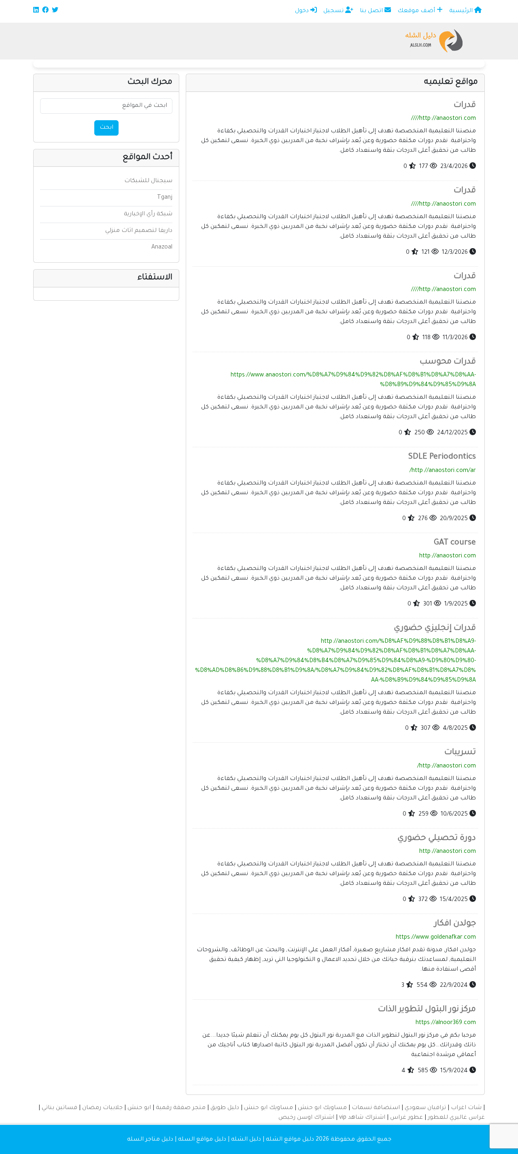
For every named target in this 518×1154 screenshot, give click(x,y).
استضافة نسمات (376, 1108)
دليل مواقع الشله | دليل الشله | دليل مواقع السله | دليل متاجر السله (220, 1140)
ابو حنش (139, 1108)
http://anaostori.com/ (446, 766)
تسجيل (334, 11)
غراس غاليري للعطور (456, 1118)
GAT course (455, 543)
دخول (302, 11)
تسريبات (460, 752)
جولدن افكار (455, 924)
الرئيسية (461, 11)
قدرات (465, 105)
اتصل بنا (372, 11)
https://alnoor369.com (446, 1023)
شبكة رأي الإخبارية (148, 214)
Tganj (164, 198)
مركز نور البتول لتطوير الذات (427, 1009)
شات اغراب (466, 1108)
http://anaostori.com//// (443, 119)
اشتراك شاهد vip (362, 1118)
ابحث (106, 128)
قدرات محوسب (448, 362)
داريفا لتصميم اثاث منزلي (138, 231)
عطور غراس (406, 1118)
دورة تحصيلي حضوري (436, 838)
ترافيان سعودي (425, 1108)
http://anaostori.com (447, 556)
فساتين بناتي (59, 1108)
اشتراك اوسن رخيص (306, 1118)
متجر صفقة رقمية (181, 1108)
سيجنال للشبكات (148, 181)
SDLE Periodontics (442, 457)
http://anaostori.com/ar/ (443, 471)
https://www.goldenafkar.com (436, 938)
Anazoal (161, 247)
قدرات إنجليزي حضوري (435, 628)
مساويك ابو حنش (322, 1108)
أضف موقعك (417, 11)
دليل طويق (224, 1108)
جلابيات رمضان (102, 1108)
